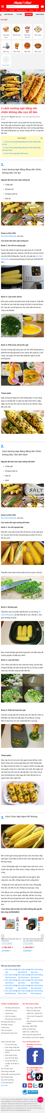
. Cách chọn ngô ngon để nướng (16, 153)
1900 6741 (30, 1013)
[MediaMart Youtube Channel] (30, 1085)
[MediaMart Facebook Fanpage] (24, 1085)
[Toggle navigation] (2, 6)
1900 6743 (38, 1013)
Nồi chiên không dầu (8, 236)
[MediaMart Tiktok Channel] (41, 1085)
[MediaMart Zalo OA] (35, 1085)
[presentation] (2, 937)
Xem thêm (6, 65)
